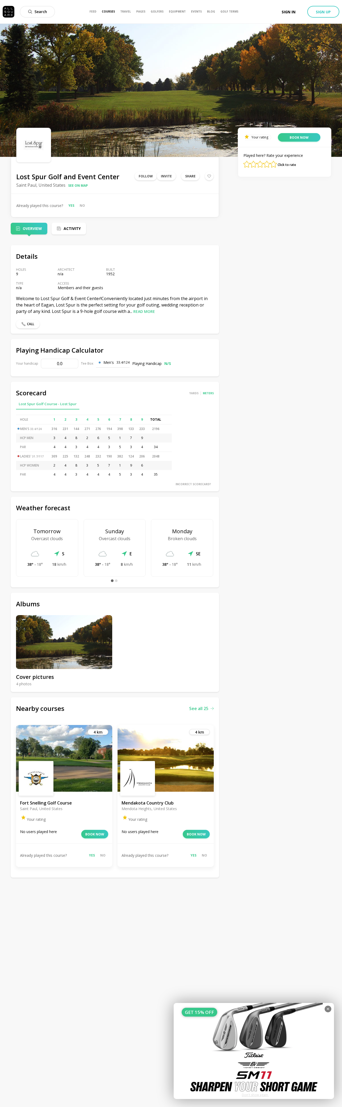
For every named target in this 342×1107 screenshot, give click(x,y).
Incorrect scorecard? (193, 484)
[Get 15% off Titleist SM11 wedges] (254, 1051)
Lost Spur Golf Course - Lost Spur (48, 403)
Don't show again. (255, 1095)
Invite (166, 176)
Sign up (323, 11)
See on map (78, 185)
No (82, 205)
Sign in (289, 11)
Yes (71, 205)
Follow (146, 176)
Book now (94, 834)
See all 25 (198, 708)
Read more (144, 311)
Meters (208, 393)
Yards (194, 393)
